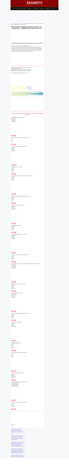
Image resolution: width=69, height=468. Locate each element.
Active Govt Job (23, 8)
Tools (52, 8)
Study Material (48, 8)
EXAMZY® (34, 3)
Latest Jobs (18, 8)
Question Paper (16, 23)
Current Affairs (29, 8)
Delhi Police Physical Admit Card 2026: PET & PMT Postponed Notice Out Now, (17, 456)
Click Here (28, 87)
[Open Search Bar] (55, 9)
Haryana (20, 23)
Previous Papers (35, 8)
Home (14, 8)
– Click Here (30, 86)
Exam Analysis (42, 8)
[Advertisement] (27, 16)
